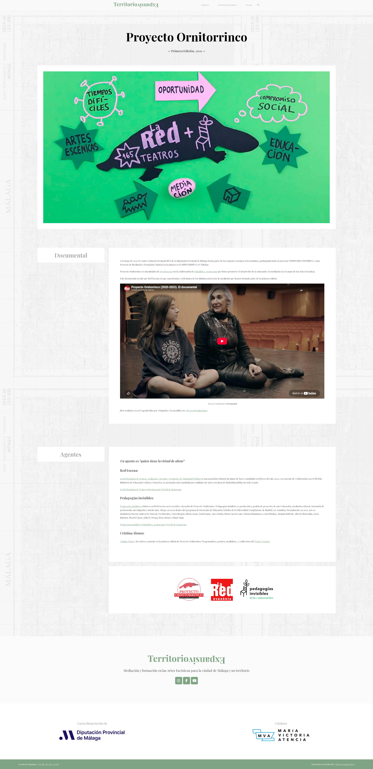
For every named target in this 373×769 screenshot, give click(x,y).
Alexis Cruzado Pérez (345, 764)
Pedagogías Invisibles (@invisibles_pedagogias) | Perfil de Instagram (153, 524)
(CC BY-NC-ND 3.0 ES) (48, 764)
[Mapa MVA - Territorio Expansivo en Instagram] (178, 680)
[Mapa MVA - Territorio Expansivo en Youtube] (194, 680)
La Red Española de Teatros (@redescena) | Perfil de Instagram (150, 489)
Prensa (249, 4)
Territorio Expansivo (227, 4)
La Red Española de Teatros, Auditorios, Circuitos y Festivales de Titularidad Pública (160, 478)
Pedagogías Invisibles (130, 506)
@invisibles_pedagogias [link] (205, 271)
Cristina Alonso (127, 541)
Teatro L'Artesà (262, 541)
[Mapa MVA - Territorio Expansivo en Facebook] (186, 680)
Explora (205, 4)
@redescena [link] (166, 271)
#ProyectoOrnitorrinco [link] (196, 410)
